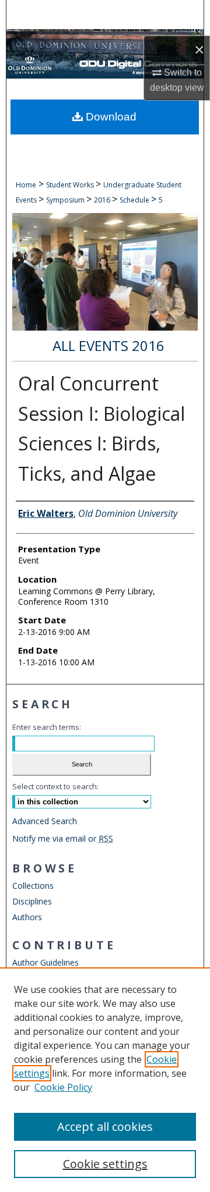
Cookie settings (105, 1164)
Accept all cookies (105, 1126)
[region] (105, 1079)
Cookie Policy (63, 1087)
